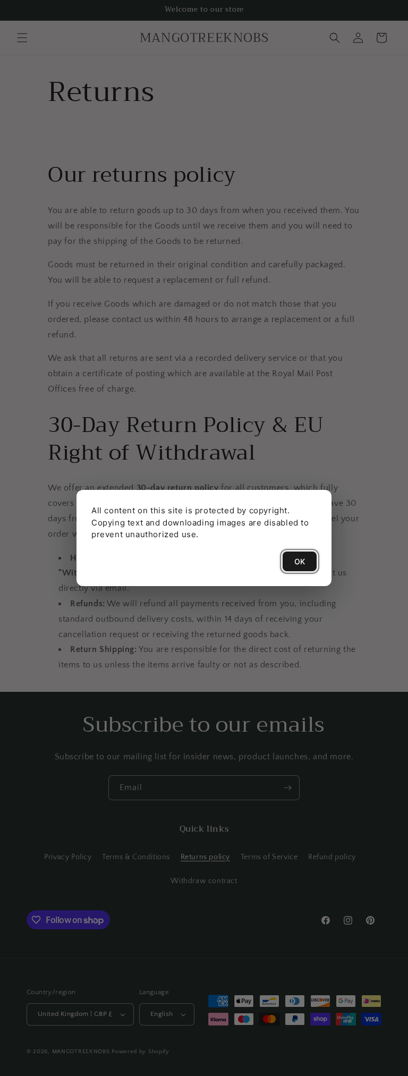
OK (299, 561)
